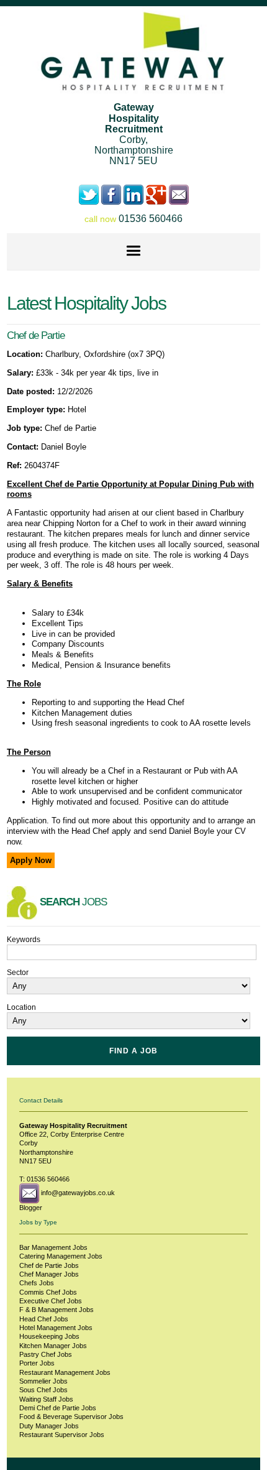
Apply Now (31, 860)
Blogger (30, 1207)
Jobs (53, 1247)
